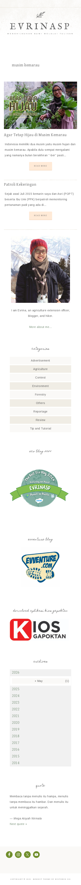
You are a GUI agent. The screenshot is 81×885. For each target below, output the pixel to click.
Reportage (40, 411)
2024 (15, 696)
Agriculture (40, 369)
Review (40, 420)
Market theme (42, 879)
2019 (15, 729)
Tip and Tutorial (40, 428)
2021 (15, 716)
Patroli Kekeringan (20, 184)
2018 (15, 736)
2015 (15, 756)
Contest (40, 377)
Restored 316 (63, 879)
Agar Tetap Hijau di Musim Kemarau (35, 135)
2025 (15, 689)
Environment (40, 386)
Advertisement (40, 360)
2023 (15, 702)
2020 (15, 722)
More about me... (40, 327)
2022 (15, 709)
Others (40, 403)
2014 (15, 763)
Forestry (40, 394)
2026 (15, 672)
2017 (15, 743)
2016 (15, 749)
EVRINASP (40, 26)
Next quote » (18, 824)
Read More (40, 166)
